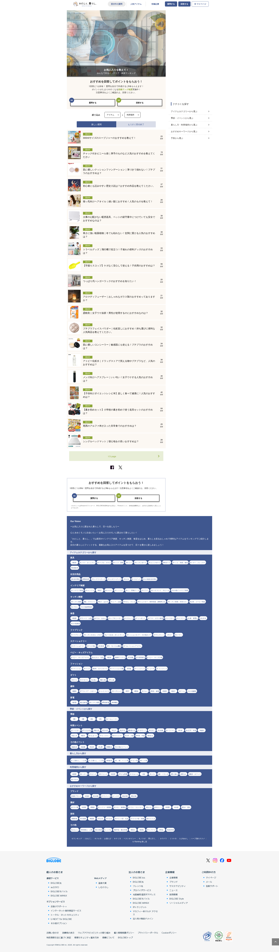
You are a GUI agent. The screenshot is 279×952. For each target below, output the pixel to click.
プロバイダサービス (142, 890)
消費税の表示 (68, 932)
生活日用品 (76, 579)
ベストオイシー (130, 838)
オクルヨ (97, 838)
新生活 (150, 735)
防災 (133, 830)
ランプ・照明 (119, 562)
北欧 (87, 796)
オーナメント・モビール (160, 590)
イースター (76, 730)
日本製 (96, 796)
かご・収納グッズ (132, 590)
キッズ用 (144, 760)
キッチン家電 (95, 702)
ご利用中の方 (209, 872)
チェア (129, 562)
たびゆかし (183, 838)
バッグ (87, 668)
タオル (127, 579)
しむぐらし (103, 887)
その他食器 (76, 623)
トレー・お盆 (116, 601)
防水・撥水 (187, 807)
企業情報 (170, 872)
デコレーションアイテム (133, 646)
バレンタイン (105, 735)
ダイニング (104, 774)
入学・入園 (130, 735)
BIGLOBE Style (176, 898)
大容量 (83, 818)
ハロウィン (142, 730)
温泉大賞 (102, 882)
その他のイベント (122, 747)
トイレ (153, 774)
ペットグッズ (140, 668)
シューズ (151, 668)
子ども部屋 (123, 774)
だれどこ (88, 838)
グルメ (145, 691)
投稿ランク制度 (125, 89)
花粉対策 (171, 830)
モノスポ (142, 838)
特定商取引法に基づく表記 (58, 937)
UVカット (158, 807)
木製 (84, 807)
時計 (100, 590)
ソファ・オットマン (88, 562)
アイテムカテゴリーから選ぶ (184, 111)
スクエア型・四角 (137, 818)
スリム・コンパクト (136, 807)
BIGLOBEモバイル (59, 891)
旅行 (173, 691)
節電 (142, 830)
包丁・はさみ (103, 601)
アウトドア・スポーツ (89, 691)
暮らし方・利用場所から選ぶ (184, 124)
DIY (128, 691)
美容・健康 (155, 691)
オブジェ (145, 590)
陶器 (93, 807)
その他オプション (59, 923)
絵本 (109, 657)
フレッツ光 (138, 886)
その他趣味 (192, 691)
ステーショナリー (78, 646)
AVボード (167, 562)
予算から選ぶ (177, 138)
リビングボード (155, 562)
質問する (171, 4)
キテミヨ (117, 838)
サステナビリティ (177, 886)
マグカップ (129, 618)
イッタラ (116, 796)
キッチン (84, 774)
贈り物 (103, 680)
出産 (92, 747)
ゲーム (182, 691)
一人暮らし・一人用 (79, 760)
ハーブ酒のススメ (198, 838)
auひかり (55, 887)
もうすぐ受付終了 (136, 124)
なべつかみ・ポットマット (114, 635)
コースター (170, 618)
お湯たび (107, 838)
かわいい (75, 830)
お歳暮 (161, 730)
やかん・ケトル (129, 601)
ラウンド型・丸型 (122, 818)
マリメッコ (106, 796)
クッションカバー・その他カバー (139, 635)
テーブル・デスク (104, 562)
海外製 (125, 796)
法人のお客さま (137, 872)
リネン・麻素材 (120, 807)
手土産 (112, 680)
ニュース (173, 890)
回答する (184, 4)
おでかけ (75, 779)
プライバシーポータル (148, 932)
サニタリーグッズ (114, 579)
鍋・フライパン (90, 601)
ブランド (173, 881)
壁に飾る (174, 774)
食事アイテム (120, 657)
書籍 (136, 691)
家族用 (109, 760)
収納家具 (75, 568)
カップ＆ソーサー (115, 618)
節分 (83, 735)
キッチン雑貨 (77, 601)
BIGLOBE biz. (139, 877)
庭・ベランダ (163, 774)
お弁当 (203, 618)
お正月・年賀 (191, 730)
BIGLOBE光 (56, 882)
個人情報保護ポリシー (124, 932)
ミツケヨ (173, 838)
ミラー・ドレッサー (198, 562)
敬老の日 (132, 730)
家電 (74, 702)
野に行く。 (152, 838)
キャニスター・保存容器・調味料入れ (152, 601)
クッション (119, 590)
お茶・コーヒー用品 (198, 601)
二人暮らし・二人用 (96, 760)
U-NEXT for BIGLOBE (61, 919)
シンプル (108, 830)
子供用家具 (141, 657)
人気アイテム (136, 4)
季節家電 (106, 702)
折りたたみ (151, 818)
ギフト (74, 680)
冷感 (176, 807)
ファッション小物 (117, 668)
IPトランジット (140, 907)
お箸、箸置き (193, 618)
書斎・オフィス (195, 774)
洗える (149, 807)
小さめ (109, 818)
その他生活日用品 (150, 579)
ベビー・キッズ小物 (155, 657)
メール (209, 881)
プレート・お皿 (86, 618)
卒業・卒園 (141, 735)
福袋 (202, 730)
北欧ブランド (77, 796)
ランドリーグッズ (98, 579)
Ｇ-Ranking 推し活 (139, 841)
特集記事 (155, 4)
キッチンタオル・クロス (93, 635)
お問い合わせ (52, 932)
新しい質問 (96, 124)
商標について (108, 937)
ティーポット (141, 618)
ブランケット (159, 635)
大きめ (101, 818)
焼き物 (134, 796)
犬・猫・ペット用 (122, 760)
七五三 (152, 730)
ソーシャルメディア (178, 902)
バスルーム (134, 774)
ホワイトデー (118, 735)
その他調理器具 (87, 607)
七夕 (114, 730)
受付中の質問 (116, 4)
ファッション (77, 668)
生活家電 (84, 702)
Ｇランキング (76, 838)
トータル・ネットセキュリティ (65, 914)
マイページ (201, 4)
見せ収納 (99, 830)
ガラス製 (75, 807)
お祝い (94, 680)
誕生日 (74, 747)
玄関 (113, 774)
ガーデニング (117, 691)
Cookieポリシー (169, 932)
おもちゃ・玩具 (98, 657)
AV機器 (115, 702)
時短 (161, 830)
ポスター (109, 590)
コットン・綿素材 (105, 807)
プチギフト (85, 680)
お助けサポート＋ (59, 906)
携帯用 (74, 818)
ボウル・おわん (100, 618)
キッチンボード (140, 562)
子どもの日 (87, 730)
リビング (93, 774)
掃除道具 (86, 579)
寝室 (74, 774)
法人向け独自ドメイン (143, 918)
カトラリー (181, 618)
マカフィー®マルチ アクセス (145, 913)
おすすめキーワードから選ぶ (184, 131)
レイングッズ (162, 668)
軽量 (92, 818)
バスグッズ (137, 579)
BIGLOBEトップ (125, 937)
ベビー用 (134, 760)
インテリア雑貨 (77, 590)
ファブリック (77, 635)
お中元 (123, 730)
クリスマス (171, 730)
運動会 (109, 747)
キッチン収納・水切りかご (178, 601)
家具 (74, 562)
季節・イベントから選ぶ (182, 117)
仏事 (101, 747)
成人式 (74, 735)
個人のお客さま (54, 872)
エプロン (75, 607)
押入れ (183, 774)
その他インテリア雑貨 (180, 590)
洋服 (129, 668)
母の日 (96, 730)
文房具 (101, 646)
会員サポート (212, 886)
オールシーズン (112, 719)
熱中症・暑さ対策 (121, 830)
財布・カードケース (100, 668)
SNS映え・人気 (87, 830)
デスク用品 (92, 646)
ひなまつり (93, 735)
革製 (168, 807)
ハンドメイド (104, 691)
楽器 (165, 691)
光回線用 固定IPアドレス (144, 894)
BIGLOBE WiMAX (59, 895)
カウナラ (163, 838)
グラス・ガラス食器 (156, 618)
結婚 (83, 747)
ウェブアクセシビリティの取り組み (94, 932)
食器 (74, 618)
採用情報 (173, 894)
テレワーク (152, 830)
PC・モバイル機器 (114, 646)
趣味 (74, 691)
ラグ (170, 635)
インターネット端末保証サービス (66, 910)
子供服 (131, 657)
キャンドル (90, 590)
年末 (180, 730)
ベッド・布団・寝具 (181, 562)
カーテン (179, 635)
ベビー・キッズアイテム (81, 657)
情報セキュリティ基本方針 (86, 937)
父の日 (105, 730)
